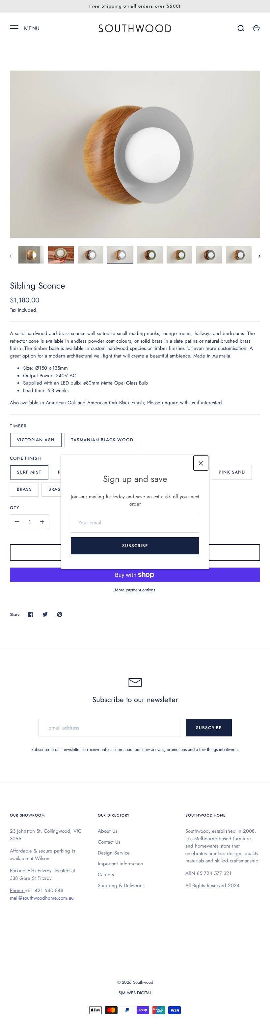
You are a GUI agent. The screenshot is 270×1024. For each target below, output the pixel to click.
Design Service (114, 852)
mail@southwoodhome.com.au (42, 898)
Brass (24, 489)
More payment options (135, 590)
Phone (17, 890)
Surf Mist (29, 472)
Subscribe (135, 546)
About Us (107, 831)
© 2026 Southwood (135, 982)
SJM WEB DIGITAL (135, 993)
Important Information (120, 863)
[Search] (241, 28)
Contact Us (109, 842)
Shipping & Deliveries (121, 885)
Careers (106, 874)
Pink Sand (232, 472)
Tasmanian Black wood (102, 440)
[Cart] (256, 28)
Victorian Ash (36, 440)
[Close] (201, 463)
